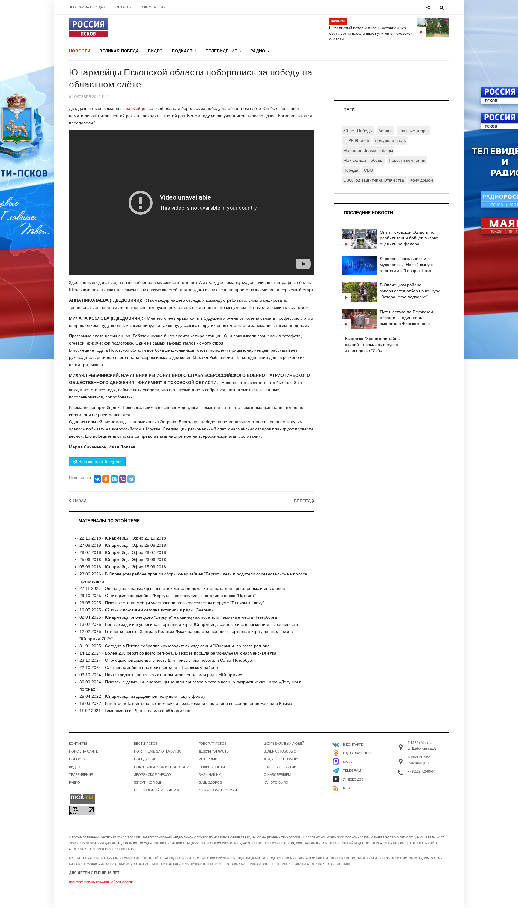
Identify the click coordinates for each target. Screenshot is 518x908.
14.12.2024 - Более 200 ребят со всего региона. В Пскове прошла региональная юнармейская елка (177, 653)
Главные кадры (413, 130)
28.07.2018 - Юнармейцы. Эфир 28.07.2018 (122, 552)
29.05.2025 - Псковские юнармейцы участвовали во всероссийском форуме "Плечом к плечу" (171, 602)
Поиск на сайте (83, 751)
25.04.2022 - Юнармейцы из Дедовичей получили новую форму (142, 696)
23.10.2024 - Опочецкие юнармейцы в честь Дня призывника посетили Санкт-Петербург (166, 660)
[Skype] (114, 479)
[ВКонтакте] (97, 479)
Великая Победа (119, 51)
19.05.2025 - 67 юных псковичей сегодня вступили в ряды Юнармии (146, 610)
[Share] (428, 7)
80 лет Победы (358, 130)
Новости (79, 51)
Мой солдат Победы (363, 160)
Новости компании (407, 160)
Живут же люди (148, 782)
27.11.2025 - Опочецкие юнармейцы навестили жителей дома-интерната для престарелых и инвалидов (182, 588)
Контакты (123, 7)
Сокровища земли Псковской (161, 767)
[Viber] (122, 479)
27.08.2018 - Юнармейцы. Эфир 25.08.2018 (122, 545)
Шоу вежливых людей (284, 743)
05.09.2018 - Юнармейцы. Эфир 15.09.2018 (122, 566)
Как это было (276, 782)
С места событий (280, 767)
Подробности (212, 767)
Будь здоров (210, 782)
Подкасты (184, 51)
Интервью (208, 759)
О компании (152, 7)
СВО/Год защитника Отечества (373, 180)
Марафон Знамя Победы (368, 150)
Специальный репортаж (156, 790)
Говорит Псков (213, 743)
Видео (155, 51)
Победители (145, 759)
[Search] (442, 7)
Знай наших (210, 774)
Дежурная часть (390, 140)
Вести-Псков (146, 743)
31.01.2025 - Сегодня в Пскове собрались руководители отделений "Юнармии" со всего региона (174, 645)
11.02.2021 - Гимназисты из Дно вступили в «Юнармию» (134, 710)
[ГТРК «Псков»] (88, 27)
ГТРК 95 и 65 (356, 140)
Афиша (385, 130)
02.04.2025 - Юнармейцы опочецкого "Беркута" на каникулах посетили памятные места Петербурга (178, 617)
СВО (368, 170)
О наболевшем (277, 774)
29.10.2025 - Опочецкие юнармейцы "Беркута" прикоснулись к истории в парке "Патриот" (167, 595)
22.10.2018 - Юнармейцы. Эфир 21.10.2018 (122, 538)
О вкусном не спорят (219, 790)
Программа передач (87, 7)
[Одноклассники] (105, 479)
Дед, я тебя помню (281, 759)
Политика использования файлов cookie (101, 882)
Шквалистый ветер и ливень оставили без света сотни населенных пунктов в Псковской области (370, 33)
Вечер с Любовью (280, 751)
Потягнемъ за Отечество (158, 751)
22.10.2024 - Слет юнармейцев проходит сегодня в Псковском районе (148, 667)
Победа (350, 170)
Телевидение (222, 51)
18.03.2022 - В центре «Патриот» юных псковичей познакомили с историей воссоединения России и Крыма (185, 703)
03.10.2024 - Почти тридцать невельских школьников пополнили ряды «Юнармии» (161, 674)
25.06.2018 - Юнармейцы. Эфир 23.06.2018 (122, 559)
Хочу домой (421, 180)
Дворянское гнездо (152, 774)
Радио (258, 51)
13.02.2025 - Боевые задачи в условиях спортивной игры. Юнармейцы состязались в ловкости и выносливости (188, 624)
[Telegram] (131, 479)
